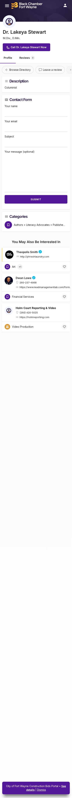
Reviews (26, 57)
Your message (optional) (20, 151)
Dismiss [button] (41, 789)
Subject (9, 136)
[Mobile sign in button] (65, 5)
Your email (11, 121)
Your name (11, 106)
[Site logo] (27, 5)
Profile (8, 57)
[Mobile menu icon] (7, 5)
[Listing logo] (9, 21)
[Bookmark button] (64, 267)
